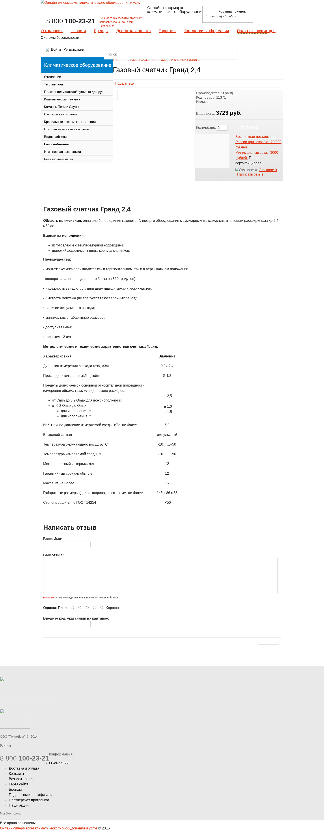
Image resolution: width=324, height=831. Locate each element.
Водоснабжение (56, 137)
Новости (78, 31)
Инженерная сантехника (62, 152)
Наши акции (19, 805)
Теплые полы (54, 84)
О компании (52, 31)
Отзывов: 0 (268, 170)
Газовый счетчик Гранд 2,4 (181, 59)
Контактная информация (206, 31)
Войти (56, 49)
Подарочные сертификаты (30, 795)
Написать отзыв (250, 174)
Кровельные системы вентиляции (70, 122)
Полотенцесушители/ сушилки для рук (73, 92)
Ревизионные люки (58, 159)
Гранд (228, 93)
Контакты (16, 773)
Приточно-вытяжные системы (66, 129)
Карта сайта (18, 784)
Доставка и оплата (133, 31)
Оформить (269, 13)
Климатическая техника (62, 99)
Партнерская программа (29, 800)
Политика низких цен (256, 31)
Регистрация (73, 49)
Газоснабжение (56, 144)
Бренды (101, 31)
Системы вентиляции (60, 114)
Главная (120, 59)
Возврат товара (22, 779)
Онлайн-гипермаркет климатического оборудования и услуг (48, 828)
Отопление (52, 77)
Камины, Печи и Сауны (61, 107)
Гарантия (167, 31)
